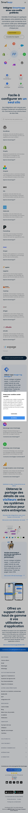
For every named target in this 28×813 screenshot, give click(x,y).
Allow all (14, 418)
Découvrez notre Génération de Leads (13, 520)
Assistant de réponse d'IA (8, 678)
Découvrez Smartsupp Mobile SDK (14, 645)
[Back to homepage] (6, 3)
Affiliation (3, 727)
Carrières (3, 733)
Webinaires (4, 717)
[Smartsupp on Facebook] (10, 782)
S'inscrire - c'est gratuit (14, 770)
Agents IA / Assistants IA (8, 676)
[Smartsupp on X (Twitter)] (21, 782)
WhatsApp (4, 668)
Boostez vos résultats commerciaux (11, 691)
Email (2, 663)
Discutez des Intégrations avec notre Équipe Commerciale (14, 516)
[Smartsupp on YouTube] (17, 782)
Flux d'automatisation (7, 681)
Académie (4, 715)
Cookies (19, 799)
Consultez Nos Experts (12, 37)
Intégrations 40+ (5, 699)
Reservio (16, 810)
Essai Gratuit (12, 33)
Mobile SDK (4, 694)
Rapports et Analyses (7, 684)
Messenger (4, 666)
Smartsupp (18, 809)
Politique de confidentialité (14, 802)
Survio (11, 810)
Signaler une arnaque (7, 730)
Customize (14, 413)
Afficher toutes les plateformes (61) (14, 358)
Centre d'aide (5, 707)
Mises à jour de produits (7, 712)
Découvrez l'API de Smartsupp (13, 575)
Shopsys (23, 809)
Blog (2, 709)
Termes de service (11, 799)
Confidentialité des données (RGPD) (14, 796)
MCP (2, 697)
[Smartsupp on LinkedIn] (7, 782)
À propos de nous (6, 725)
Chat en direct (5, 660)
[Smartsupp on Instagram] (14, 782)
